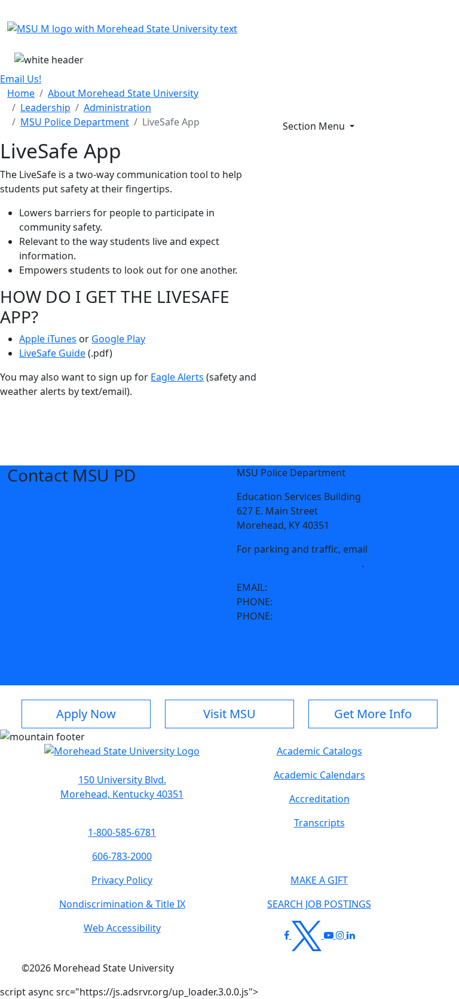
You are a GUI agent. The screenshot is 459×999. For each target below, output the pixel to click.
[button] (239, 640)
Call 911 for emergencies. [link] (332, 616)
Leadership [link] (45, 107)
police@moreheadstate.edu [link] (332, 587)
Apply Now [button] (86, 714)
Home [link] (21, 93)
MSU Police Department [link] (74, 121)
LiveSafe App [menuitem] (171, 121)
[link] (239, 639)
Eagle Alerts (177, 377)
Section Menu (315, 126)
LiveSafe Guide (52, 353)
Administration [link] (117, 107)
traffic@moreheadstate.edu (299, 563)
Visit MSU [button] (229, 714)
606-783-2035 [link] (305, 601)
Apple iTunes (47, 338)
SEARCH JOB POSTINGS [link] (319, 904)
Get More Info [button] (373, 714)
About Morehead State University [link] (123, 93)
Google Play (118, 338)
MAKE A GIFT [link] (319, 880)
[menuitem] (21, 93)
